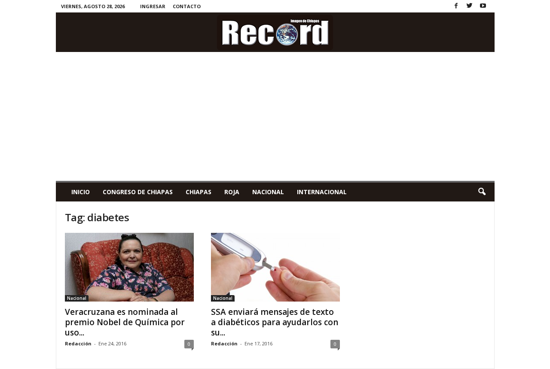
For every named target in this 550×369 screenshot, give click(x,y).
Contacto (187, 6)
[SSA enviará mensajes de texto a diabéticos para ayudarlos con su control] (275, 267)
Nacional (268, 192)
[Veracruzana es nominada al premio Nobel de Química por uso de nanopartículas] (129, 267)
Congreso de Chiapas (138, 192)
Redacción (78, 343)
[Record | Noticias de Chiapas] (275, 32)
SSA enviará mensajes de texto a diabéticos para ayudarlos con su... (274, 322)
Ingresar (152, 6)
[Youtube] (483, 6)
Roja (231, 192)
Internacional (322, 192)
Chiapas (198, 192)
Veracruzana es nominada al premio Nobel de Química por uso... (125, 322)
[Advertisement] (275, 116)
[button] (481, 192)
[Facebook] (456, 6)
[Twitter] (469, 6)
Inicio (80, 192)
